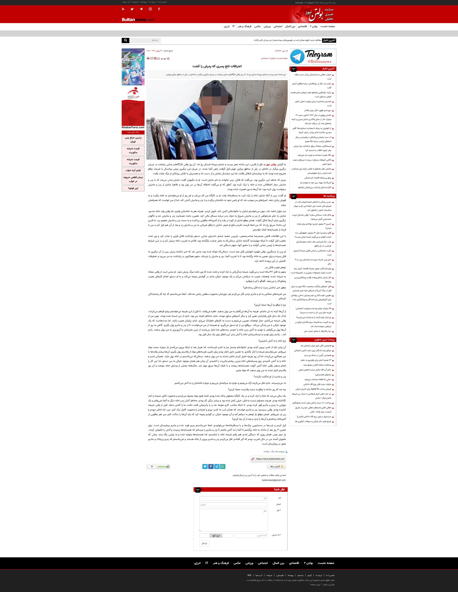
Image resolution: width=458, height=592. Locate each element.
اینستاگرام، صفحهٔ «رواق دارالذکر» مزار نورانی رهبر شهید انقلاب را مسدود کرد (312, 148)
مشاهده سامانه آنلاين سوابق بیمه (317, 365)
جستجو (300, 575)
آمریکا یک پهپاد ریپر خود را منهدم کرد (315, 182)
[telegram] (141, 9)
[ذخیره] (155, 58)
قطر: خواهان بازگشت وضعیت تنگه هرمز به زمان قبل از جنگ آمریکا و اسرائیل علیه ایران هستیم (311, 288)
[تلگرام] (312, 56)
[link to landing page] (318, 14)
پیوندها (144, 2)
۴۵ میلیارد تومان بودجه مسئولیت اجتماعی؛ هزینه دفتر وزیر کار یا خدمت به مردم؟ (313, 310)
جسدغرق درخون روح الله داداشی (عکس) (314, 416)
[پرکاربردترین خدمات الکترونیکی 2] (133, 66)
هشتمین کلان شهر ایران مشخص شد (315, 345)
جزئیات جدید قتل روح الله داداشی (317, 384)
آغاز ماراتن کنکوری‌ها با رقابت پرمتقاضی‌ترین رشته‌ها (312, 279)
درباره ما (152, 2)
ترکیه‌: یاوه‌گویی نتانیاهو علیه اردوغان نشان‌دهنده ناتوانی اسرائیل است (311, 94)
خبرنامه (135, 2)
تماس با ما (162, 2)
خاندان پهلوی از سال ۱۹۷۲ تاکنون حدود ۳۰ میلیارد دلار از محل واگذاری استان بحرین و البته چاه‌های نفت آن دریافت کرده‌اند (311, 119)
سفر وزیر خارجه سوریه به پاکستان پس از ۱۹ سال (313, 261)
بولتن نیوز (271, 164)
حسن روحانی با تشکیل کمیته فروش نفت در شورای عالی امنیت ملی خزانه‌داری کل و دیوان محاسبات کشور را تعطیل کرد (312, 206)
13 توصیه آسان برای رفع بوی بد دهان (316, 360)
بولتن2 (272, 58)
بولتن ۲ (313, 26)
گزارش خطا (275, 466)
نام (280, 497)
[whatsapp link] (222, 466)
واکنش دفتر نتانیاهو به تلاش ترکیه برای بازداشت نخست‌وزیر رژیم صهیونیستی (311, 171)
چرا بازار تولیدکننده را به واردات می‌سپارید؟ (313, 317)
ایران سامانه (315, 584)
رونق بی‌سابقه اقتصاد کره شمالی (317, 177)
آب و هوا (126, 2)
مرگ (273, 451)
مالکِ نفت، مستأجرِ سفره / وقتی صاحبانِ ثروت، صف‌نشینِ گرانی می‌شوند (311, 217)
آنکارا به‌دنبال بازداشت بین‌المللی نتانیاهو (314, 187)
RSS (249, 575)
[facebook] (159, 9)
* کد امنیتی (276, 535)
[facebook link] (211, 466)
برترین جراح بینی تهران (133, 140)
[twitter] (132, 9)
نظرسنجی (280, 575)
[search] (125, 40)
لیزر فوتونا (133, 188)
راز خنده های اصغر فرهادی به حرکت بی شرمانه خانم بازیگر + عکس (311, 396)
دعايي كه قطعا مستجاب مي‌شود (317, 379)
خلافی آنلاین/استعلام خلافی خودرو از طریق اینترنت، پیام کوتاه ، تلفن (313, 409)
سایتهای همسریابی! (323, 374)
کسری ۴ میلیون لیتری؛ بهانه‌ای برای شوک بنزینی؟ (314, 226)
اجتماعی (264, 58)
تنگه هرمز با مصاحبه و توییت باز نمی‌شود (314, 155)
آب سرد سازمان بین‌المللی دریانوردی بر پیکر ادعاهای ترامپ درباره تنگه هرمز (313, 139)
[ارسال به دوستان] (151, 58)
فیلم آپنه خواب (133, 170)
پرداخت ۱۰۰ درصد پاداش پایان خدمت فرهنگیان (311, 402)
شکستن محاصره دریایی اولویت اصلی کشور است (313, 103)
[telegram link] (217, 466)
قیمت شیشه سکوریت (133, 151)
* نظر (279, 510)
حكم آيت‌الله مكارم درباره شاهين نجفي (315, 369)
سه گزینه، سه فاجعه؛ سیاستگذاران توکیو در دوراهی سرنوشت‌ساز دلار (313, 324)
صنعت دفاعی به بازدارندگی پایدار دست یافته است (313, 76)
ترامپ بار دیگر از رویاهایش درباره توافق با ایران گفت (311, 85)
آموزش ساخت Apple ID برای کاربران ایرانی (313, 389)
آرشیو (310, 575)
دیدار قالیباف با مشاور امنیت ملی (317, 331)
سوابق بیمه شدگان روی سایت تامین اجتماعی (312, 350)
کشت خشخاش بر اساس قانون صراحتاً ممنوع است (312, 252)
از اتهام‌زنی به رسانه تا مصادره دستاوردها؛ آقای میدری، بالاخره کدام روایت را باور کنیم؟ (312, 130)
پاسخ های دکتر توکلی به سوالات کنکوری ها (313, 421)
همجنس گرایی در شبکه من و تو (317, 355)
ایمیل (278, 504)
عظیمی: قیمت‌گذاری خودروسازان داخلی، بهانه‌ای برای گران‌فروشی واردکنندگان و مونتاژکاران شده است (311, 299)
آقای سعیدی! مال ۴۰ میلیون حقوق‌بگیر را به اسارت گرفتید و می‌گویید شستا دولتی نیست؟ (312, 235)
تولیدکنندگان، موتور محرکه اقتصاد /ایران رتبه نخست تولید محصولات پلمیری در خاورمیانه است (311, 270)
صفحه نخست (327, 26)
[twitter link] (205, 466)
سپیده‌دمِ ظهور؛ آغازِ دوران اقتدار (317, 110)
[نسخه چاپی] (147, 58)
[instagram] (150, 9)
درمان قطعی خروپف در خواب (133, 179)
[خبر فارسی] (133, 107)
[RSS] (124, 9)
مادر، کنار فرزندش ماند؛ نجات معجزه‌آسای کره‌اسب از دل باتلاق (313, 244)
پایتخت (266, 451)
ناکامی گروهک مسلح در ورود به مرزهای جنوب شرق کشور (312, 162)
